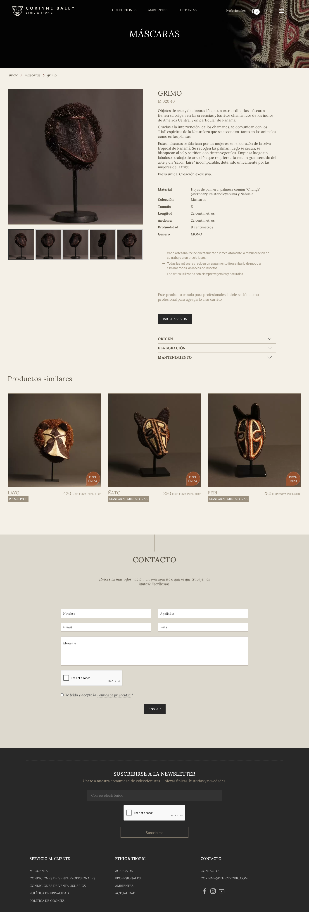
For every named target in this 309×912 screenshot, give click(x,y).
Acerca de (124, 871)
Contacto (210, 871)
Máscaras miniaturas (128, 499)
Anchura (165, 220)
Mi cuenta (39, 871)
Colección (166, 199)
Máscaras (32, 75)
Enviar (155, 709)
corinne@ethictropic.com (224, 878)
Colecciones (124, 10)
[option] (75, 157)
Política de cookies (47, 901)
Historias (188, 10)
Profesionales (235, 11)
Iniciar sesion (175, 319)
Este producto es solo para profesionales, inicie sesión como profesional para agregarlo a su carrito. (208, 297)
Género (164, 234)
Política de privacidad (114, 695)
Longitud (165, 213)
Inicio (13, 75)
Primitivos (18, 499)
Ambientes (158, 10)
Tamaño (164, 206)
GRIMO (52, 75)
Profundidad (168, 227)
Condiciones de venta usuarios (58, 886)
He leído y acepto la (98, 695)
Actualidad (125, 893)
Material (165, 189)
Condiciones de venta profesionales (62, 878)
